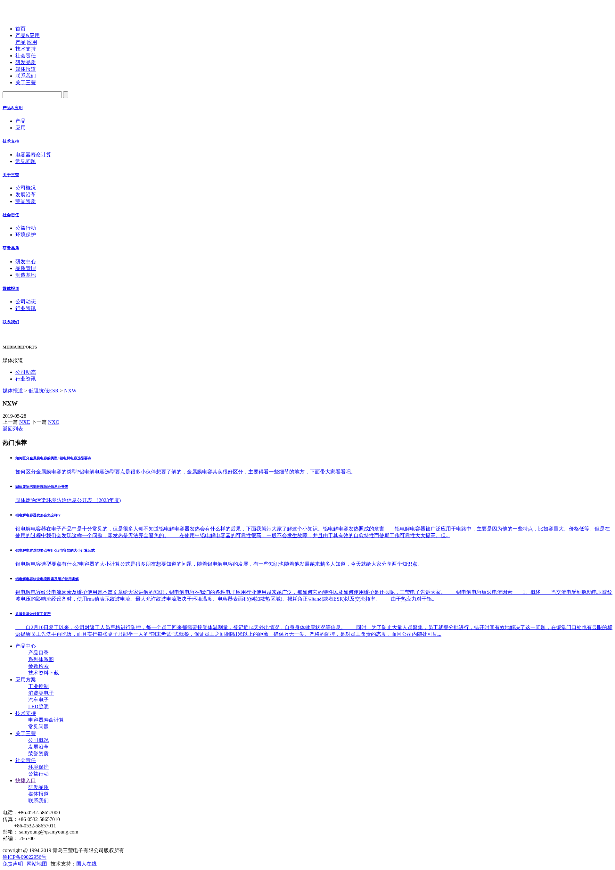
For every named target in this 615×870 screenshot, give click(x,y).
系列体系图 (41, 659)
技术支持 (25, 49)
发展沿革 (25, 194)
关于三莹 (25, 82)
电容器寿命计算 (33, 154)
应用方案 (25, 679)
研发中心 (25, 261)
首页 (20, 28)
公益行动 (25, 228)
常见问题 (25, 161)
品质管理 (25, 268)
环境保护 (25, 234)
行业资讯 (25, 308)
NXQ (54, 422)
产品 (20, 42)
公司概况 (25, 188)
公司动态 (25, 301)
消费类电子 (41, 693)
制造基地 (25, 275)
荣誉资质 (25, 201)
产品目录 (38, 652)
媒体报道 (25, 69)
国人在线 (86, 863)
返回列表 (13, 428)
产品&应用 (27, 35)
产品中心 (25, 646)
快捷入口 (25, 780)
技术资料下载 (43, 673)
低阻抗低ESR (44, 390)
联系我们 (25, 75)
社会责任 (25, 55)
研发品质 (25, 62)
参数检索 (38, 666)
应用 (32, 42)
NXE (24, 422)
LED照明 (38, 706)
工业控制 (38, 686)
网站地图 (37, 863)
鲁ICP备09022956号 (24, 857)
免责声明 (13, 863)
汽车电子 (38, 699)
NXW (70, 390)
